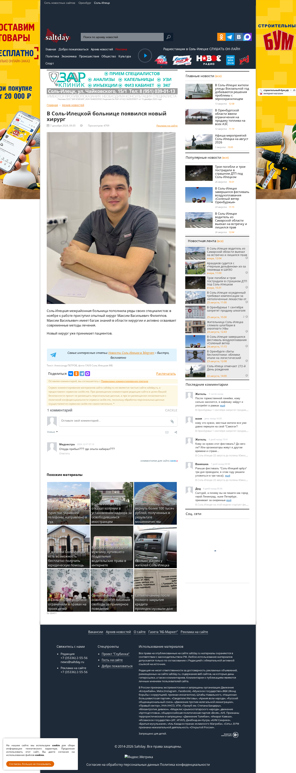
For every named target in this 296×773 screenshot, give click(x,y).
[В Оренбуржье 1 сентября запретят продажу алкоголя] (195, 312)
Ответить (64, 453)
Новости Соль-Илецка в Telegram (131, 353)
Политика (52, 56)
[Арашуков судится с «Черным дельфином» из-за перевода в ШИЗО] (195, 268)
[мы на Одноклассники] (221, 37)
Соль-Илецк (102, 2)
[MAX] (87, 373)
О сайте (140, 632)
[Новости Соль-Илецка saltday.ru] (57, 41)
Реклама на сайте (167, 125)
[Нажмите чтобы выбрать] (161, 60)
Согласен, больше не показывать (30, 764)
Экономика (69, 56)
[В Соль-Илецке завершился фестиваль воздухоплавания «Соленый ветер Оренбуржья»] (199, 195)
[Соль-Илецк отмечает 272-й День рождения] (195, 371)
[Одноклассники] (76, 373)
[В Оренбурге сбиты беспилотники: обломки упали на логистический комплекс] (195, 356)
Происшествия (89, 56)
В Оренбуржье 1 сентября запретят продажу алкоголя (226, 309)
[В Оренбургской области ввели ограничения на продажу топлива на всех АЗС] (199, 116)
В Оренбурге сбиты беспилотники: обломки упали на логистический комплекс (224, 354)
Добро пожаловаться (117, 666)
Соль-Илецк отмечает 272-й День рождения (226, 368)
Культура (124, 56)
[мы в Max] (247, 37)
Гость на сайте (112, 660)
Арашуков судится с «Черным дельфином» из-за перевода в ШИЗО (226, 266)
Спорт (50, 63)
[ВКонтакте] (70, 373)
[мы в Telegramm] (230, 37)
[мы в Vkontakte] (238, 37)
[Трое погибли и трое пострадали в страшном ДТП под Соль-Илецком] (199, 173)
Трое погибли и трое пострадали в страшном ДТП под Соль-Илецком (230, 172)
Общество (108, 56)
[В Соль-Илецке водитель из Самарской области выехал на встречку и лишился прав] (199, 220)
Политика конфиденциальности (185, 764)
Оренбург (85, 2)
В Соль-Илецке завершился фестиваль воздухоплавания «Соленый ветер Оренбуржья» (232, 195)
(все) (218, 76)
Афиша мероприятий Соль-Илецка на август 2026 (231, 138)
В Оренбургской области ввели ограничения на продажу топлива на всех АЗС (230, 117)
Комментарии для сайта (159, 460)
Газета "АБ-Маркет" (163, 632)
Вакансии (95, 632)
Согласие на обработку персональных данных (122, 764)
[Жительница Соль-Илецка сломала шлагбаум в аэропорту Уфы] (195, 326)
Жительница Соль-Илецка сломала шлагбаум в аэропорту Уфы (225, 325)
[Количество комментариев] (242, 258)
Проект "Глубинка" (115, 654)
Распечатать (166, 373)
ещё (222, 405)
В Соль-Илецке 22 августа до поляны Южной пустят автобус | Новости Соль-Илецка (243, 455)
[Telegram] (82, 373)
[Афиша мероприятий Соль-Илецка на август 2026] (199, 142)
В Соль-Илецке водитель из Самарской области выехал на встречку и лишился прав (231, 220)
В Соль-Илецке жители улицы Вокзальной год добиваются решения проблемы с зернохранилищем (232, 92)
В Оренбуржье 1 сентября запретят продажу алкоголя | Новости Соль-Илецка (240, 409)
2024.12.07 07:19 (85, 444)
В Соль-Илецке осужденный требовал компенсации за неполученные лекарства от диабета (226, 295)
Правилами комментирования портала (124, 381)
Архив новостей (118, 632)
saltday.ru (195, 653)
